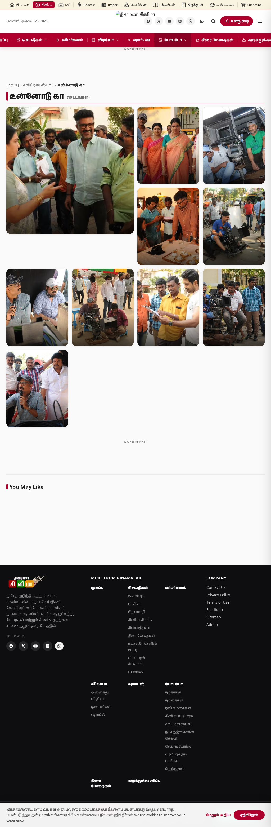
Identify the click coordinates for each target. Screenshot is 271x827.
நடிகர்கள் (173, 692)
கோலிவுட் (136, 596)
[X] (159, 21)
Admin (212, 624)
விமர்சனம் (175, 587)
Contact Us (215, 587)
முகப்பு (12, 84)
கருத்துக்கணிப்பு (143, 780)
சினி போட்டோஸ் (179, 716)
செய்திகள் (138, 587)
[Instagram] (180, 21)
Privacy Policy (218, 594)
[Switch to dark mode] (201, 21)
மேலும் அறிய (218, 814)
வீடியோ (99, 684)
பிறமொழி (136, 611)
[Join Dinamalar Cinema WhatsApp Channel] (190, 21)
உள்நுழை (240, 21)
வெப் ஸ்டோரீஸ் (178, 746)
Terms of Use (217, 602)
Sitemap (213, 617)
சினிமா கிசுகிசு (140, 619)
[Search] (213, 21)
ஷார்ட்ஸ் (98, 714)
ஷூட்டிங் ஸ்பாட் (38, 84)
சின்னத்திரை (139, 627)
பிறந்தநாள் (174, 768)
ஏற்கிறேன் (249, 814)
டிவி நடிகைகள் (178, 708)
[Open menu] (260, 21)
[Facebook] (11, 646)
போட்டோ (174, 684)
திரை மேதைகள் (141, 635)
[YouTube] (169, 21)
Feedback (214, 609)
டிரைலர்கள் (101, 706)
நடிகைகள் (174, 700)
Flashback (135, 672)
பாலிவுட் (135, 604)
